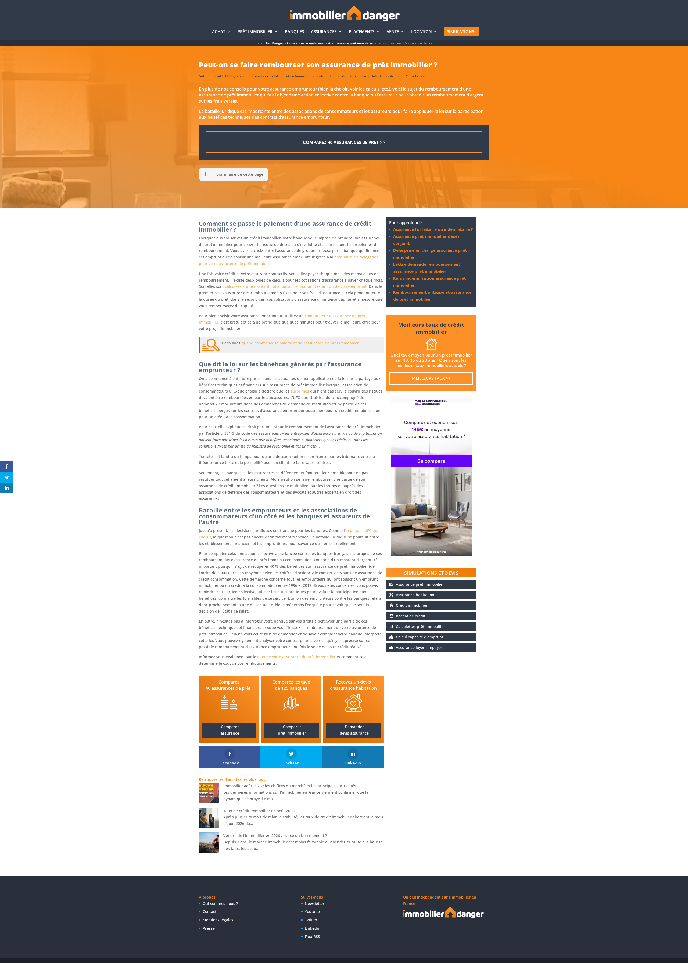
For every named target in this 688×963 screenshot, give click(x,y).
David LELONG (223, 76)
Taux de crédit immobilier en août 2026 (259, 810)
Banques (294, 32)
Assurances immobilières (305, 43)
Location (421, 32)
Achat (218, 32)
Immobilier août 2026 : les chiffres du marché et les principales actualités (289, 785)
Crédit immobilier (412, 605)
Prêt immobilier (255, 32)
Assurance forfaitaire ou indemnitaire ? (433, 229)
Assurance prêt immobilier (420, 584)
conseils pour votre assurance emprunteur (273, 89)
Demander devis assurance (354, 730)
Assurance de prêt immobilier (350, 43)
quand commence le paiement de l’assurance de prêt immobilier (300, 343)
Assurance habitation (415, 594)
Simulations (460, 31)
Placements (361, 32)
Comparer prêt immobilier (292, 730)
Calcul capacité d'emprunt (419, 636)
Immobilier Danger (269, 43)
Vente (393, 32)
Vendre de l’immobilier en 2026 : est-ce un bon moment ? (275, 835)
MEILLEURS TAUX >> (431, 378)
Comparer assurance (230, 730)
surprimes (300, 391)
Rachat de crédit (410, 616)
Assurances (323, 32)
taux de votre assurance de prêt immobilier (296, 656)
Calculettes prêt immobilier (420, 626)
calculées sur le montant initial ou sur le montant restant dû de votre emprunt (296, 286)
